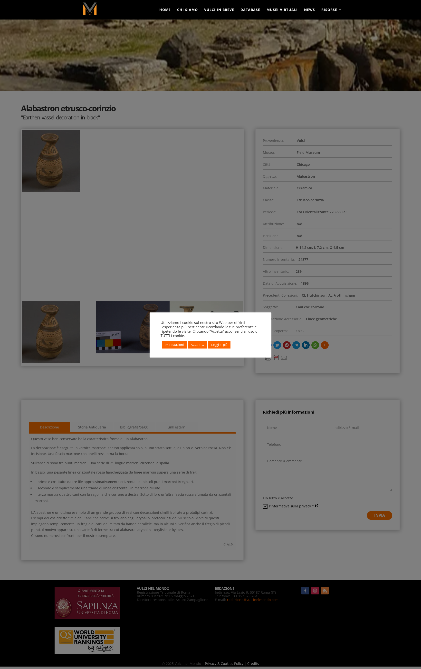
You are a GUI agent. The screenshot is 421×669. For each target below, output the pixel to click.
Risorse (329, 10)
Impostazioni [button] (174, 344)
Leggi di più (219, 344)
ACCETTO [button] (197, 344)
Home (165, 10)
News (309, 10)
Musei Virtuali (282, 10)
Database (250, 10)
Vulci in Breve (219, 10)
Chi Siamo (187, 10)
